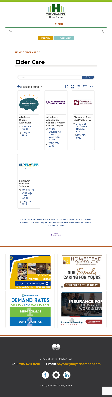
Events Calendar (59, 219)
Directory (45, 38)
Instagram (56, 375)
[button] (19, 86)
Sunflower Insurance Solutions (24, 184)
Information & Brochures (80, 222)
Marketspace (41, 222)
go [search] (89, 77)
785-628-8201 (29, 364)
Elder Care (31, 52)
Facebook (45, 375)
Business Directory (28, 219)
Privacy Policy (65, 385)
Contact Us (64, 222)
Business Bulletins (75, 219)
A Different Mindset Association (25, 120)
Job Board (53, 222)
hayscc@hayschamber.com (79, 364)
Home (18, 52)
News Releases (44, 219)
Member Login (64, 38)
